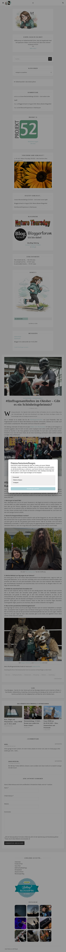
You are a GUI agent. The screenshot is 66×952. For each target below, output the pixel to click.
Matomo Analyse (17, 480)
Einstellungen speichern (33, 488)
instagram (16, 482)
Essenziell (16, 477)
